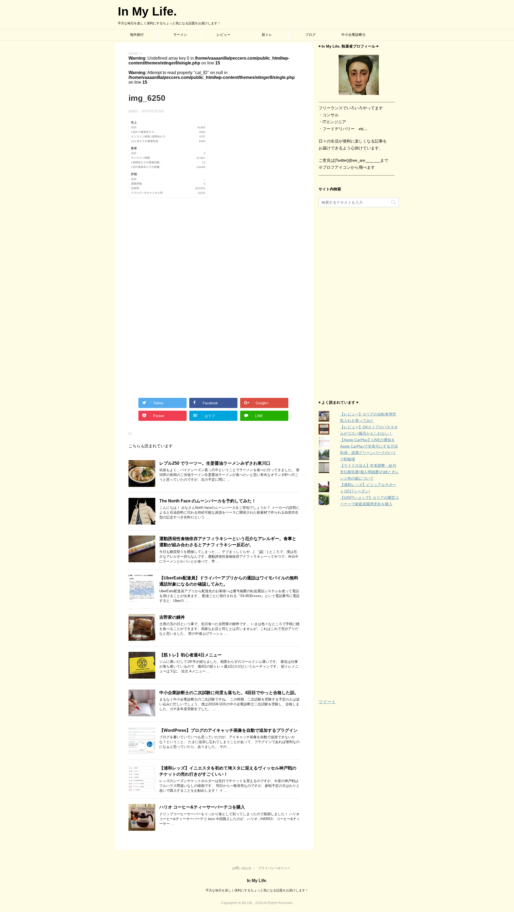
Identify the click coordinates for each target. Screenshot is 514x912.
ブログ (310, 35)
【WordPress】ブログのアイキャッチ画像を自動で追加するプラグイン (228, 730)
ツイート (327, 701)
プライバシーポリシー (274, 868)
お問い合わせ (241, 868)
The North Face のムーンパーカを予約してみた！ (207, 501)
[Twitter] (359, 75)
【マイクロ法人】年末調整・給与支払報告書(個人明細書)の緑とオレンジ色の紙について (369, 471)
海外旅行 (137, 35)
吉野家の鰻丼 (172, 617)
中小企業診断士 (353, 35)
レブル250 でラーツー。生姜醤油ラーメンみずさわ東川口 (214, 463)
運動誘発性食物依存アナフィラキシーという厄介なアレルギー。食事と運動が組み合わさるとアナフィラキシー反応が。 (227, 541)
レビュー (223, 35)
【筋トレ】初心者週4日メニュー (190, 655)
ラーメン (180, 35)
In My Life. (147, 11)
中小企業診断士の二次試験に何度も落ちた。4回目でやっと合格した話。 (229, 692)
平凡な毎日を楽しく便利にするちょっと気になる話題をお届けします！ (257, 890)
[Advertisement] (214, 257)
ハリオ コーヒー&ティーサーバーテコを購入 (202, 807)
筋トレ (267, 35)
